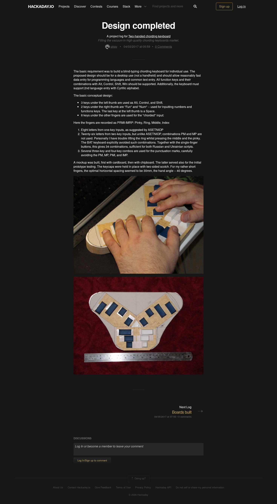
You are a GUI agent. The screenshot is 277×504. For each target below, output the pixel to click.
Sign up (224, 6)
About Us (58, 487)
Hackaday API (163, 487)
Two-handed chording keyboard (149, 36)
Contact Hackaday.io (79, 487)
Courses (112, 6)
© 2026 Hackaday (138, 494)
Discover (80, 6)
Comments (163, 46)
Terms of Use (123, 487)
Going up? (140, 478)
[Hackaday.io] (41, 6)
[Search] (195, 6)
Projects (64, 6)
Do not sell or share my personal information (200, 487)
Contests (96, 6)
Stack (126, 6)
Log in (241, 6)
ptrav (114, 46)
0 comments (184, 416)
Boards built (181, 412)
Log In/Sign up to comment (92, 460)
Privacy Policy (143, 487)
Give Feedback (103, 487)
